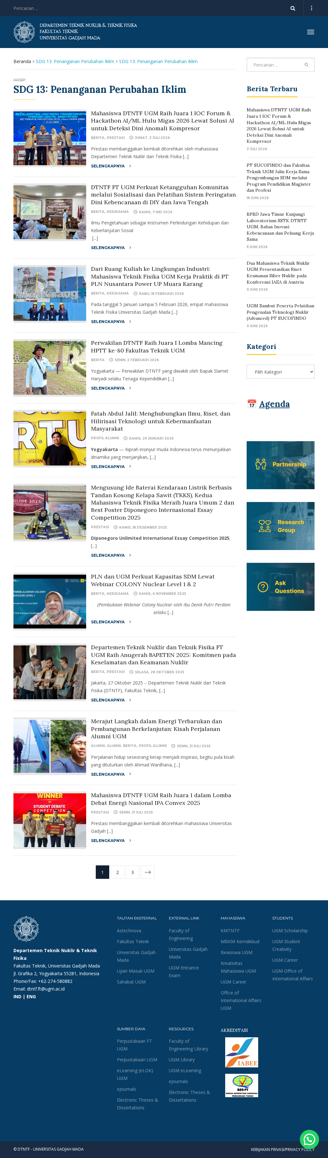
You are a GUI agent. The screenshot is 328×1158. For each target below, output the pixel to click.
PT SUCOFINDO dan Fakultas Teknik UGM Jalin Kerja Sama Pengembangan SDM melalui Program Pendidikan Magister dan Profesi (279, 177)
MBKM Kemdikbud (240, 941)
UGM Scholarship (290, 930)
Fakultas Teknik (133, 941)
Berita (97, 138)
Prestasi (116, 138)
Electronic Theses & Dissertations (137, 1104)
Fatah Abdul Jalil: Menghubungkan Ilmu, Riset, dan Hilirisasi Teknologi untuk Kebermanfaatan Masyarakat (160, 421)
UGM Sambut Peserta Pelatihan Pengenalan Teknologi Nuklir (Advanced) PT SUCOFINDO (280, 312)
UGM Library (182, 1060)
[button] (309, 1139)
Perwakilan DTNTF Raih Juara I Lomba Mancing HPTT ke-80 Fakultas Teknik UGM (157, 346)
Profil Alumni (105, 438)
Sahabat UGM (131, 982)
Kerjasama (118, 212)
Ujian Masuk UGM (135, 971)
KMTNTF (230, 930)
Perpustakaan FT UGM (134, 1045)
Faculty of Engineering (181, 934)
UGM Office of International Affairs (292, 975)
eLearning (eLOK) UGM (135, 1074)
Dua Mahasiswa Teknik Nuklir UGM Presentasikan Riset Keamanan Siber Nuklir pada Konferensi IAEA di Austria (278, 272)
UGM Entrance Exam (184, 971)
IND (17, 996)
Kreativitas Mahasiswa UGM (238, 967)
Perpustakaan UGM (137, 1060)
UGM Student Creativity (286, 945)
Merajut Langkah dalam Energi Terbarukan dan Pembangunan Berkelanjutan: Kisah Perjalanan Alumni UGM (156, 728)
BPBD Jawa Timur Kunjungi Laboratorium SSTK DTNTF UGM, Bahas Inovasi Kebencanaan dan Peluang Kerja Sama (280, 226)
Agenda (274, 404)
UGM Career (233, 982)
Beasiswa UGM (236, 952)
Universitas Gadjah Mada (136, 956)
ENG (31, 996)
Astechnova (129, 930)
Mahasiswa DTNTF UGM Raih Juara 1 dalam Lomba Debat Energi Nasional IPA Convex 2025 (161, 798)
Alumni (98, 746)
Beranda (22, 61)
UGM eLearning (185, 1070)
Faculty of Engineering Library (188, 1045)
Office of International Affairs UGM (241, 1000)
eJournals (126, 1089)
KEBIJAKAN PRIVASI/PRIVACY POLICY (283, 1149)
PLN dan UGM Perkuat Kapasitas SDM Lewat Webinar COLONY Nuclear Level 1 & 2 (153, 580)
